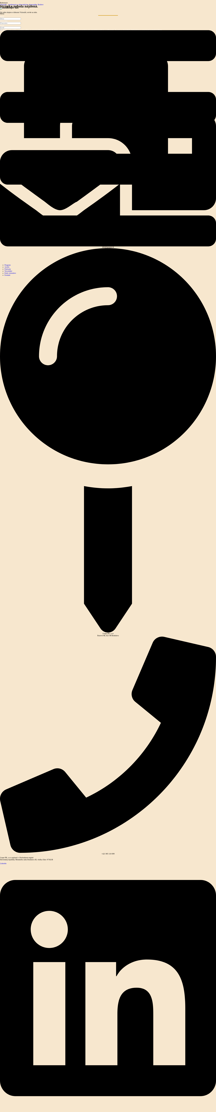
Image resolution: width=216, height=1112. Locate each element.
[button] (108, 137)
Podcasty (7, 269)
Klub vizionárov (10, 273)
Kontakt (7, 275)
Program (7, 265)
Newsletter (8, 271)
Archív (6, 267)
